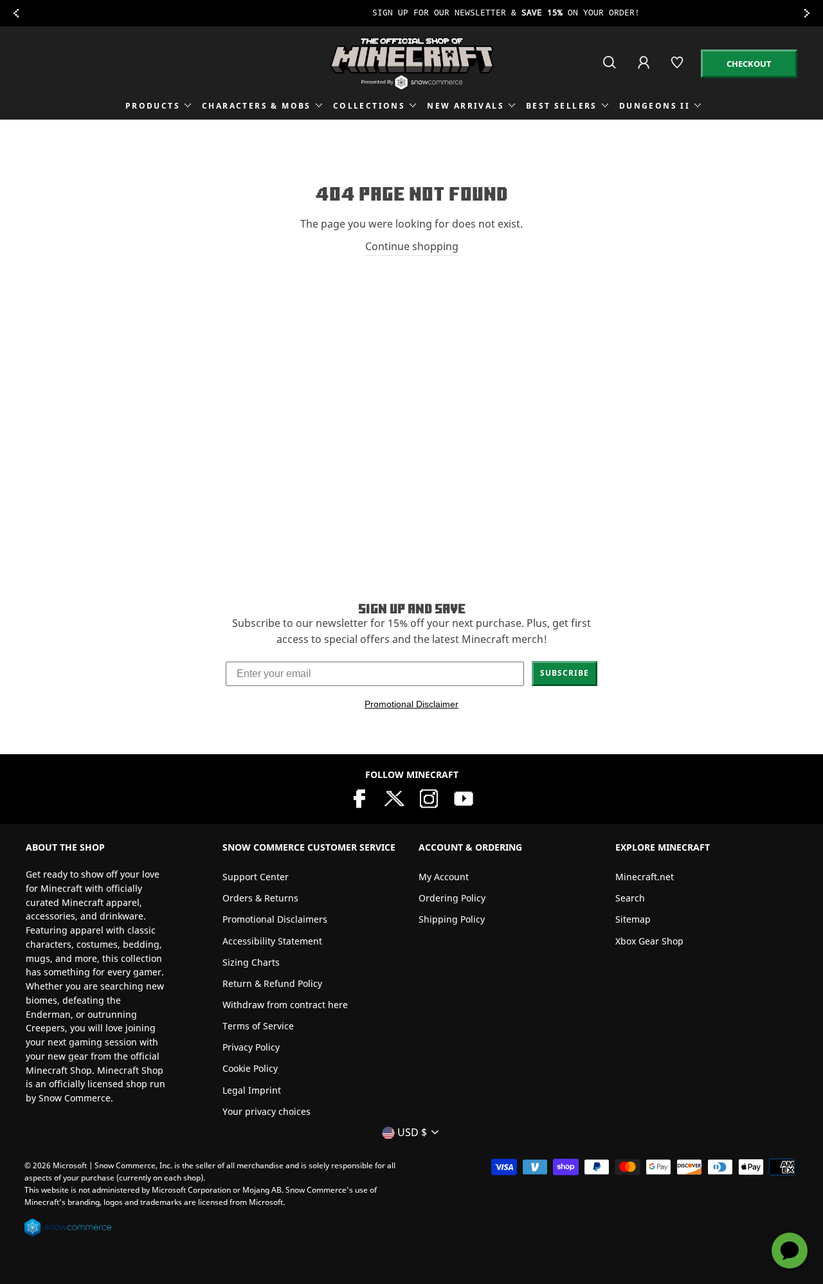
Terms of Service (258, 1026)
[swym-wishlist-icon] (678, 67)
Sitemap (633, 919)
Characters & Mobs (256, 105)
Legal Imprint (251, 1090)
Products (152, 105)
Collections (369, 105)
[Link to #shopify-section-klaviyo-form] (411, 13)
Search (630, 898)
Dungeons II (654, 105)
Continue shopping (411, 246)
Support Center (255, 877)
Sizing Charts (251, 962)
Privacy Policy (251, 1047)
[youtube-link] (463, 797)
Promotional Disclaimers (274, 919)
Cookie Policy (250, 1068)
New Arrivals (465, 105)
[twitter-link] (394, 797)
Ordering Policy (452, 898)
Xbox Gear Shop (649, 941)
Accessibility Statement (272, 941)
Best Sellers (561, 105)
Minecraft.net (644, 877)
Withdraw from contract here (285, 1005)
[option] (411, 13)
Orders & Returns (260, 898)
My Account (444, 877)
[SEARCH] (610, 67)
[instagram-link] (429, 797)
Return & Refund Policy (272, 983)
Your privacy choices (266, 1111)
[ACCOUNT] (644, 71)
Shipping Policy (452, 919)
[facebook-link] (359, 797)
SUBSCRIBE (564, 672)
